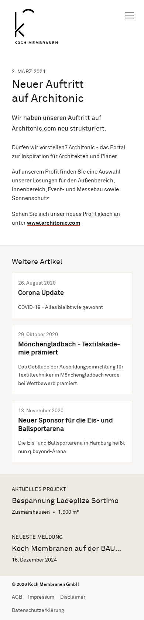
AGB (17, 597)
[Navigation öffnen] (129, 15)
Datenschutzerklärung (38, 610)
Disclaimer (72, 597)
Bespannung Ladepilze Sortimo (65, 501)
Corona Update (41, 293)
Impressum (41, 597)
